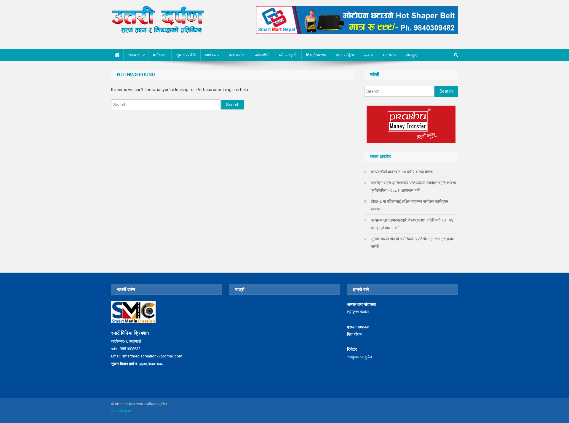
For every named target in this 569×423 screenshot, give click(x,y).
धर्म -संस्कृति (288, 55)
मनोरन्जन (160, 55)
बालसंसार (389, 55)
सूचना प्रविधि (186, 55)
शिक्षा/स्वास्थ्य (316, 55)
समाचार (133, 55)
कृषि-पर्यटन (237, 55)
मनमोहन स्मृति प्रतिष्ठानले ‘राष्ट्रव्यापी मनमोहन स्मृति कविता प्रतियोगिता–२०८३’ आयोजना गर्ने (413, 186)
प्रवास (368, 55)
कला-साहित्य (345, 55)
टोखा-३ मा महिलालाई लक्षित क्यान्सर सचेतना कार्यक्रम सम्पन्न (409, 205)
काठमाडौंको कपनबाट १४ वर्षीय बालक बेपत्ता (402, 171)
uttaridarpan (121, 410)
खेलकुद (411, 55)
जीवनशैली (262, 55)
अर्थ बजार (212, 55)
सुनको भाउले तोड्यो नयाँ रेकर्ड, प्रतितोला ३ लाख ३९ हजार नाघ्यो (413, 242)
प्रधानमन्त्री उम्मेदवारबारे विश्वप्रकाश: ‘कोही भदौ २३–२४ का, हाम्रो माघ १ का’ (412, 224)
